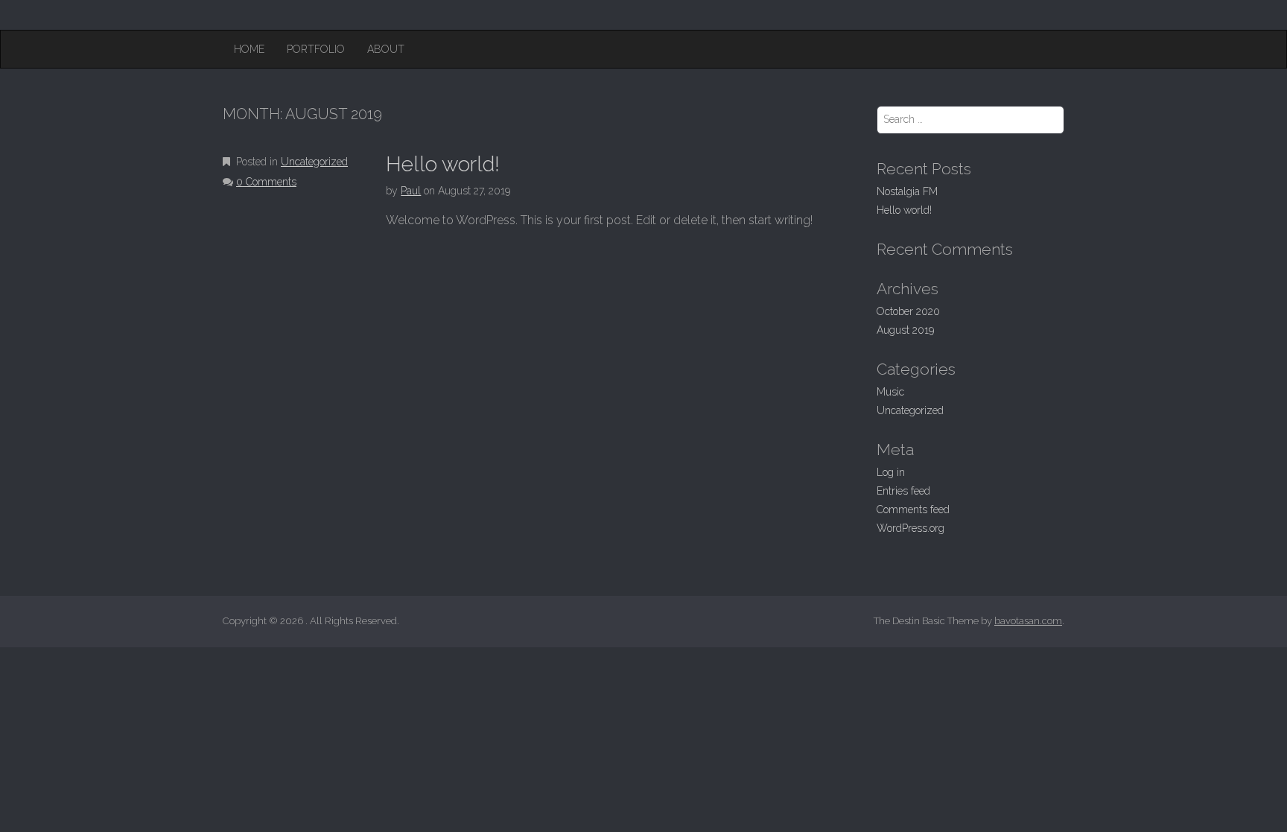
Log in (891, 472)
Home (249, 49)
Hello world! (443, 164)
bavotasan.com (1028, 620)
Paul (411, 191)
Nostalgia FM (907, 191)
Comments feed (913, 509)
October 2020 (908, 311)
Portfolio (316, 49)
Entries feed (903, 491)
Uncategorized (314, 162)
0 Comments (266, 182)
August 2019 (905, 330)
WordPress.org (910, 528)
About (385, 49)
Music (890, 392)
